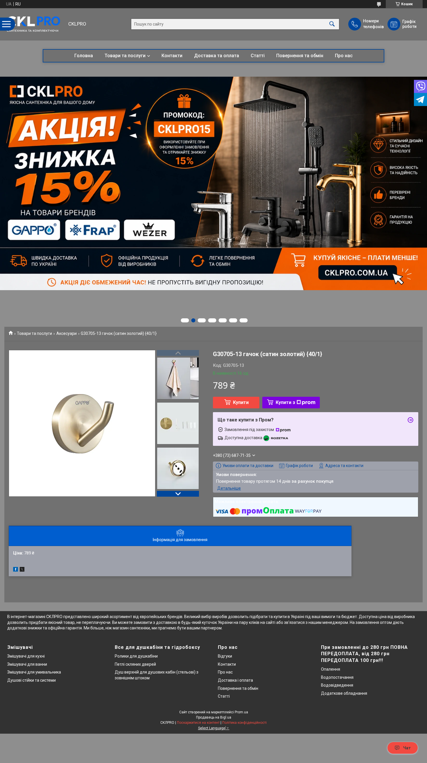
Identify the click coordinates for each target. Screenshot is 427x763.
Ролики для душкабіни (136, 656)
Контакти (172, 55)
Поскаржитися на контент (198, 723)
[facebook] (15, 570)
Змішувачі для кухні (26, 656)
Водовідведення (337, 685)
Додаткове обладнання (344, 693)
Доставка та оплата (216, 55)
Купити (241, 402)
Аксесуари (66, 333)
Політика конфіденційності (244, 723)
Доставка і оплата (235, 680)
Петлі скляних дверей (135, 664)
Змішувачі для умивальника (34, 672)
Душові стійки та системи (31, 680)
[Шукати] (332, 24)
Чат (407, 748)
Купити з (285, 402)
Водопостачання (337, 677)
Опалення (330, 669)
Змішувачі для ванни (27, 664)
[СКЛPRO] (35, 24)
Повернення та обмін (299, 55)
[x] (22, 570)
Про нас (344, 55)
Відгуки (225, 656)
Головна (83, 55)
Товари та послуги (125, 55)
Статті (258, 55)
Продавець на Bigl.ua (213, 717)
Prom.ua (241, 712)
